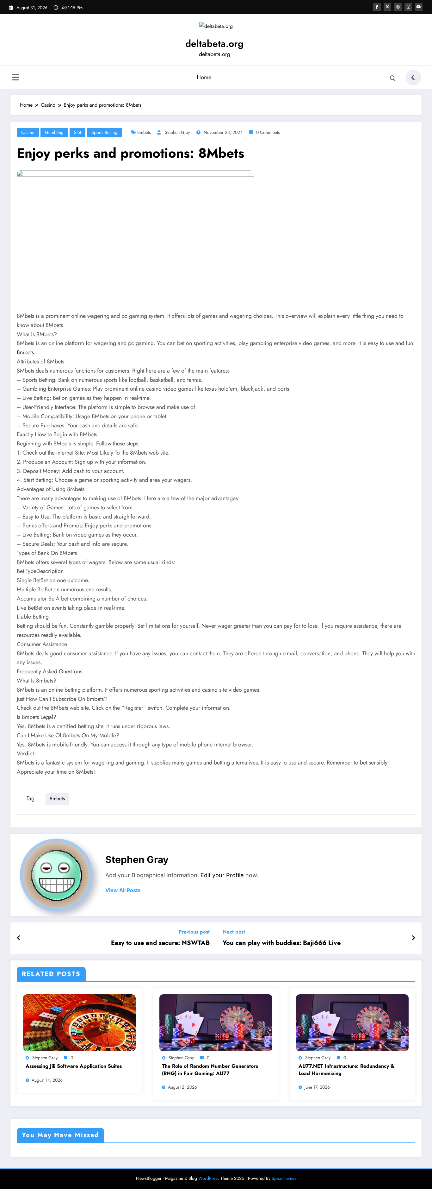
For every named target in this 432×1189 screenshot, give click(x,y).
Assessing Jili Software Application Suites (74, 1066)
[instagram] (408, 7)
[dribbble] (398, 7)
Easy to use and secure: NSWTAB (160, 943)
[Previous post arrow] (19, 938)
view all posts (123, 890)
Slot (77, 132)
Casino (27, 132)
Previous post (194, 932)
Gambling (54, 132)
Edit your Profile (222, 875)
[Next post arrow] (413, 938)
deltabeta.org (214, 43)
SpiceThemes (284, 1178)
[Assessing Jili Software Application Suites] (79, 1022)
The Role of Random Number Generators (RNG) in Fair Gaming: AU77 (210, 1070)
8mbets (144, 132)
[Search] (393, 78)
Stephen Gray (177, 132)
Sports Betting (104, 132)
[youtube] (419, 7)
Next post (234, 932)
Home (204, 77)
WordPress (208, 1178)
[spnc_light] (413, 77)
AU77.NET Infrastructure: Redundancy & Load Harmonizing (346, 1070)
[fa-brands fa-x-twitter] (387, 7)
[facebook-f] (377, 7)
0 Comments (268, 132)
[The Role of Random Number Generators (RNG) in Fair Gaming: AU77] (215, 1022)
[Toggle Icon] (15, 78)
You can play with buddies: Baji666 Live (282, 943)
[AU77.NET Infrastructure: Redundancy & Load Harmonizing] (352, 1022)
